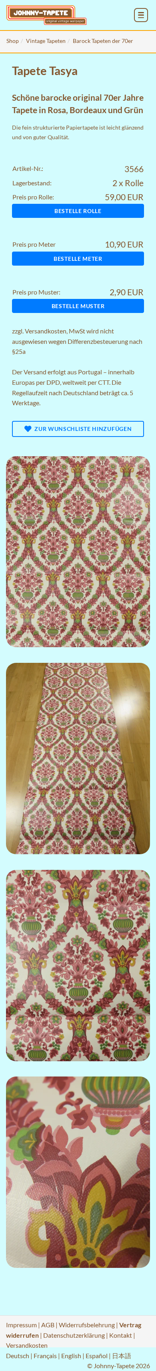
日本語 (121, 1355)
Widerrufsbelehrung (87, 1324)
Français (45, 1355)
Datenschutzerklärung (74, 1335)
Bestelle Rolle (78, 210)
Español (97, 1355)
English (71, 1355)
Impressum (21, 1324)
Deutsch (17, 1355)
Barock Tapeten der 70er (103, 40)
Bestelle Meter (78, 258)
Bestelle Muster (78, 306)
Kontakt (120, 1335)
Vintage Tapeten (46, 40)
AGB (47, 1324)
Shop (12, 40)
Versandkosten (45, 331)
